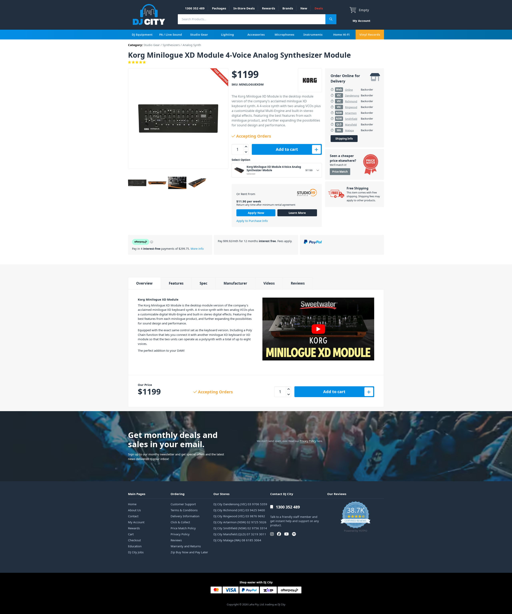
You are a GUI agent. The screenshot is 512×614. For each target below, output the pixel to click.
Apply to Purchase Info (252, 221)
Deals (319, 8)
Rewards (268, 8)
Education (135, 546)
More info (197, 249)
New (303, 8)
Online (349, 90)
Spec (203, 283)
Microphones (284, 34)
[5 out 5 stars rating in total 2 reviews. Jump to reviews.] (256, 62)
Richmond (351, 101)
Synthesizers (171, 45)
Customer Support (183, 504)
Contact (133, 516)
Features (176, 283)
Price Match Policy (183, 528)
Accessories (256, 34)
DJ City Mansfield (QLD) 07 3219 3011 (239, 534)
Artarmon (351, 113)
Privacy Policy (308, 441)
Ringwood (351, 107)
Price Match (340, 171)
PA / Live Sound (170, 34)
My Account (361, 21)
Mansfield (351, 124)
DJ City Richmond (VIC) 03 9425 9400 (239, 510)
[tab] (144, 283)
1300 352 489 (195, 8)
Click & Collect (180, 522)
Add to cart (287, 149)
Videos (269, 283)
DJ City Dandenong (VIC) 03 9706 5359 (240, 504)
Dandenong (352, 95)
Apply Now (256, 213)
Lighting (227, 34)
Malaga (349, 130)
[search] (251, 19)
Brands (287, 8)
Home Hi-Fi (341, 34)
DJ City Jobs (136, 552)
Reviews (298, 283)
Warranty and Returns (186, 546)
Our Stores (221, 494)
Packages (219, 8)
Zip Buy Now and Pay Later (189, 552)
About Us (134, 510)
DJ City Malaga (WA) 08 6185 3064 (237, 540)
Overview (144, 283)
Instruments (312, 34)
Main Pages (136, 494)
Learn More (297, 213)
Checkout (134, 540)
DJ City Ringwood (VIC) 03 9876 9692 (239, 516)
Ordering (178, 494)
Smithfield (351, 119)
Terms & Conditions (184, 510)
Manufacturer (235, 283)
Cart (131, 534)
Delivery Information (185, 516)
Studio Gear (199, 34)
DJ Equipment (142, 34)
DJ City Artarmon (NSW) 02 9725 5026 (239, 522)
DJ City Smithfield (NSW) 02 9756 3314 (240, 528)
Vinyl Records (369, 34)
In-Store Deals (244, 8)
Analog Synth (192, 45)
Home (132, 504)
